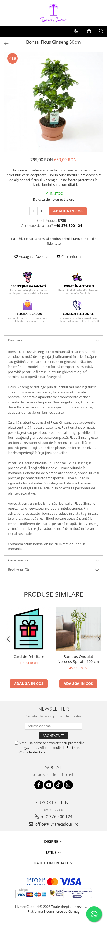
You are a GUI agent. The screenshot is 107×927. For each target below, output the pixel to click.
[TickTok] (58, 784)
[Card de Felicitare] (28, 629)
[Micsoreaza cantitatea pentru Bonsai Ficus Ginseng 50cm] (26, 211)
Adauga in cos (68, 211)
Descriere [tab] (15, 340)
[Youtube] (48, 784)
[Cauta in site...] (101, 31)
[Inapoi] (4, 43)
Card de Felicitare (29, 656)
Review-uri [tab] (18, 569)
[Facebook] (38, 784)
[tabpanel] (53, 102)
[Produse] (7, 32)
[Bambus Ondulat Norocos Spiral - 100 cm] (78, 629)
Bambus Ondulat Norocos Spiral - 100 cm (78, 659)
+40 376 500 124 (56, 816)
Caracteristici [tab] (18, 560)
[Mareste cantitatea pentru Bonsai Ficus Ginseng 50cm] (41, 211)
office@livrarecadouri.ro (56, 824)
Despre (51, 841)
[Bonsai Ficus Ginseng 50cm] (53, 102)
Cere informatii (72, 256)
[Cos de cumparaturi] (89, 31)
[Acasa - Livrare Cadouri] (53, 13)
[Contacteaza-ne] (76, 31)
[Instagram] (68, 784)
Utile (51, 852)
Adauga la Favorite (33, 256)
